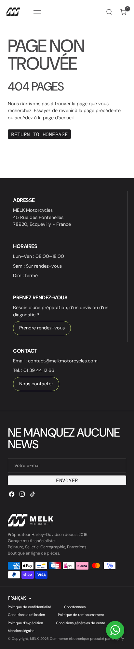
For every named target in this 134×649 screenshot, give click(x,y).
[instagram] (22, 494)
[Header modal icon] (37, 12)
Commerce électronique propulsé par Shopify (87, 638)
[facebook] (12, 494)
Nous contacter (36, 384)
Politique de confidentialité (29, 607)
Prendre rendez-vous (42, 328)
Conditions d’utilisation (26, 614)
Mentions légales (21, 630)
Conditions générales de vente (80, 623)
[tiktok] (32, 494)
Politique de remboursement (81, 614)
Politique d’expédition (25, 623)
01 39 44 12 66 (38, 370)
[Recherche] (109, 12)
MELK (34, 638)
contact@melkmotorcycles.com (63, 361)
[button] (37, 12)
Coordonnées (75, 607)
